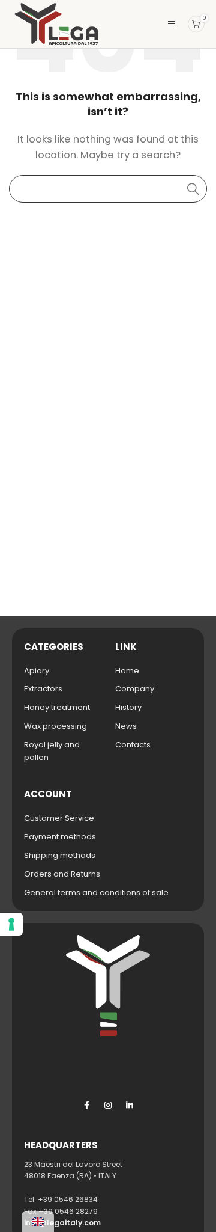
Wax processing (55, 726)
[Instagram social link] (108, 1105)
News (126, 726)
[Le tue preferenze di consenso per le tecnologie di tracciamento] (11, 924)
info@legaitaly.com (62, 1223)
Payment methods (60, 836)
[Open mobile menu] (171, 24)
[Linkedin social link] (130, 1105)
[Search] (193, 189)
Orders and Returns (62, 874)
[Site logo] (56, 23)
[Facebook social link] (86, 1105)
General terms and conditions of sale (96, 892)
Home (127, 670)
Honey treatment (57, 707)
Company (134, 688)
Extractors (43, 688)
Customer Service (59, 818)
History (128, 707)
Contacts (133, 744)
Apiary (36, 670)
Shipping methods (59, 855)
